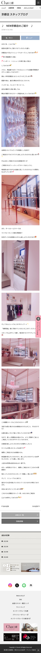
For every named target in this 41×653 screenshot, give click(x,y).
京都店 (19, 8)
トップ (3, 8)
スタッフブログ (29, 8)
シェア (30, 38)
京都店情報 (19, 521)
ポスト (11, 38)
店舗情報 (11, 8)
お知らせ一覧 (19, 515)
